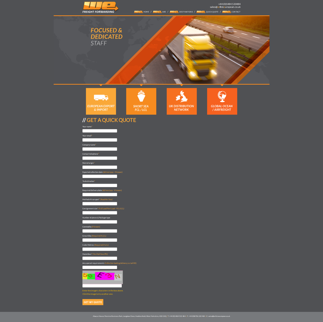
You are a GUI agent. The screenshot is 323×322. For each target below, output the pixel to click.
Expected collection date (102, 172)
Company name (89, 145)
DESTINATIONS (186, 12)
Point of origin (88, 163)
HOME (146, 12)
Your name (87, 126)
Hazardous (95, 254)
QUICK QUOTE (212, 12)
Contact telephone (90, 154)
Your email (87, 136)
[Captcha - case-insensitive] (102, 277)
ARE (164, 12)
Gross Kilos (94, 236)
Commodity (91, 227)
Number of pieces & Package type (96, 217)
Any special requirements (109, 263)
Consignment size (103, 208)
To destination (88, 181)
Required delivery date (102, 190)
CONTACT (236, 12)
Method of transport (97, 199)
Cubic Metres (95, 245)
